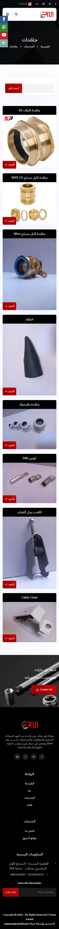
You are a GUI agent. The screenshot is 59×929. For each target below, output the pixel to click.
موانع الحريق (30, 838)
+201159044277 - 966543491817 (27, 874)
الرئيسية (45, 46)
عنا (29, 790)
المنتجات (29, 46)
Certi (29, 805)
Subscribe (10, 892)
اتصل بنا (29, 831)
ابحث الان (13, 88)
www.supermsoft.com (16, 923)
